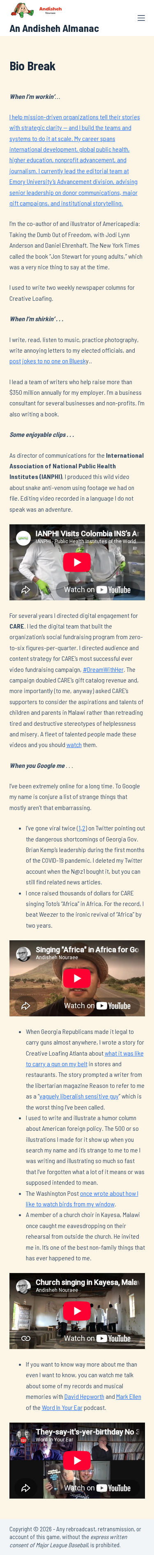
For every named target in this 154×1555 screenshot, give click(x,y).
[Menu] (141, 18)
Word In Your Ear (62, 1407)
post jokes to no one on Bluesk (47, 361)
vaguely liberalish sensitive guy (79, 1096)
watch (74, 744)
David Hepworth (84, 1396)
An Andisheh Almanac (54, 28)
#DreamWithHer (103, 669)
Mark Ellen (128, 1396)
